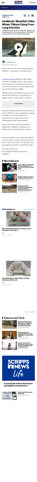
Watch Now (32, 2)
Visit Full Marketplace (29, 209)
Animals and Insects (7, 16)
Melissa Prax (11, 62)
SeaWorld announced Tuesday (11, 79)
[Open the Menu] (2, 2)
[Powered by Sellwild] (32, 312)
